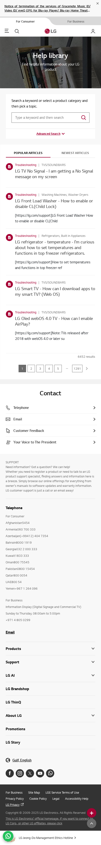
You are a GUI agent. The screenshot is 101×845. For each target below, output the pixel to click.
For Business (14, 792)
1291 (77, 368)
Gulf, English (21, 760)
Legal (55, 798)
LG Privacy (12, 805)
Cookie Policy (38, 798)
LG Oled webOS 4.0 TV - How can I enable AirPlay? (54, 321)
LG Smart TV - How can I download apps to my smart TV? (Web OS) (55, 291)
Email (10, 632)
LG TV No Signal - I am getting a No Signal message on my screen (54, 173)
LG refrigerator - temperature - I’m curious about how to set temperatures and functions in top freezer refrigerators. (54, 247)
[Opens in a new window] (10, 773)
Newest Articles (75, 153)
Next (87, 368)
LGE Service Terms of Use (62, 792)
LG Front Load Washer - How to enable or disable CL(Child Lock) (54, 203)
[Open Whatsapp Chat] (8, 836)
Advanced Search (48, 133)
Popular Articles (28, 153)
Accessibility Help (76, 798)
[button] (50, 662)
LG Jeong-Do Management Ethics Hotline (46, 838)
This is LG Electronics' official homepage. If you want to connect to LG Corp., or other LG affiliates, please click (49, 820)
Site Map (34, 792)
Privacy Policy (15, 798)
